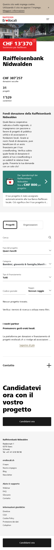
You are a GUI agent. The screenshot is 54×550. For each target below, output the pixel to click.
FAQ (5, 491)
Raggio (31, 288)
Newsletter (7, 475)
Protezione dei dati (11, 522)
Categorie (7, 261)
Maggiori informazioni (14, 10)
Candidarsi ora (27, 421)
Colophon (7, 525)
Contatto (6, 498)
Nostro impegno (10, 468)
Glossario (7, 495)
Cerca (5, 237)
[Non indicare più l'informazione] (48, 7)
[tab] (10, 225)
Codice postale (10, 291)
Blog (5, 471)
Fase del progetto (10, 248)
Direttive (6, 511)
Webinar (6, 488)
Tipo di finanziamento (12, 274)
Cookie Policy (8, 518)
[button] (47, 19)
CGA (5, 515)
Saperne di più (27, 345)
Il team (6, 464)
